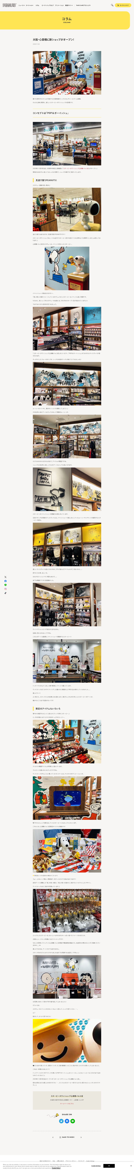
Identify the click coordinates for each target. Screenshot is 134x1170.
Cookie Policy (56, 1168)
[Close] (131, 1166)
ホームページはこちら (67, 1103)
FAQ (54, 1161)
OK (109, 1165)
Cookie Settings (90, 1161)
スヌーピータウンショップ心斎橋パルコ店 (76, 168)
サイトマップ (81, 1161)
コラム (37, 5)
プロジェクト (83, 5)
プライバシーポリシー (71, 1161)
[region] (67, 1166)
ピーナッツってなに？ (48, 5)
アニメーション (59, 5)
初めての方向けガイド (45, 1161)
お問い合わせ (60, 1161)
